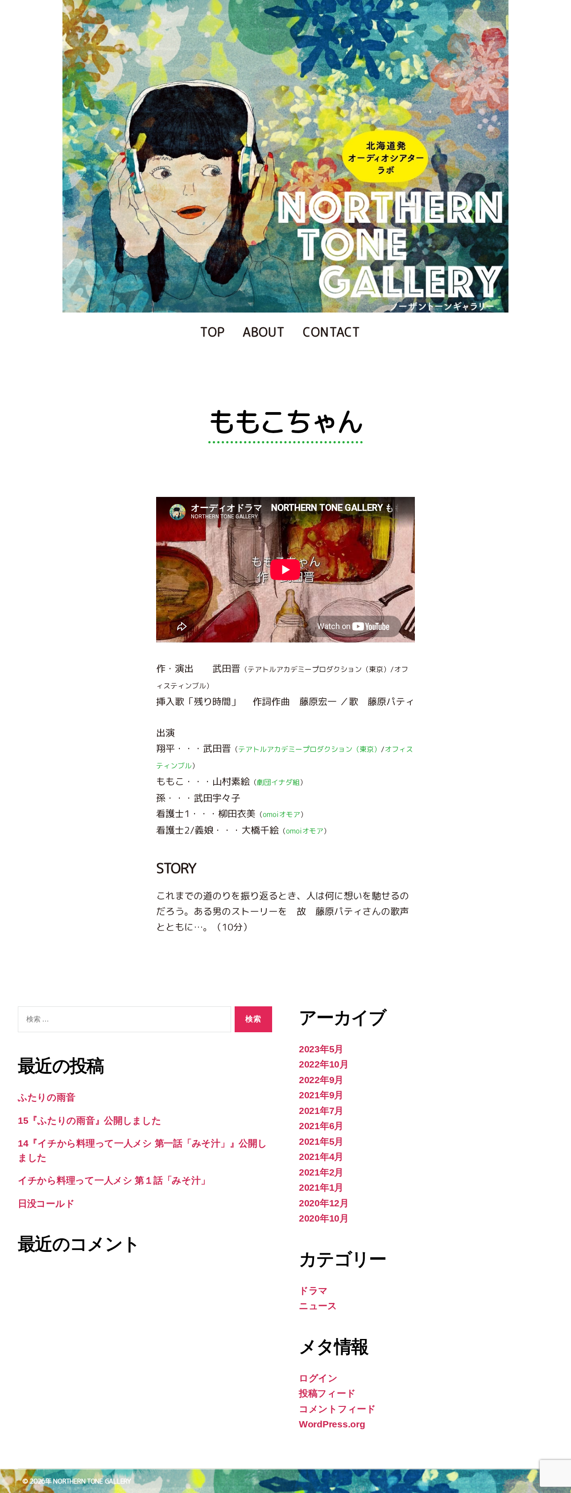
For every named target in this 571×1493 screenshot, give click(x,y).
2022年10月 (324, 1064)
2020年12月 (324, 1203)
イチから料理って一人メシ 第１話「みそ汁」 (114, 1180)
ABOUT (264, 332)
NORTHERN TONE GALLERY (92, 1481)
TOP (212, 332)
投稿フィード (327, 1393)
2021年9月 (321, 1095)
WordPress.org (332, 1424)
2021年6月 (321, 1126)
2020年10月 (324, 1218)
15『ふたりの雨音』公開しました (89, 1120)
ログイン (318, 1378)
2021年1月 (321, 1187)
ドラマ (313, 1290)
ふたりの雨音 (46, 1097)
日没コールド (46, 1203)
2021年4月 (321, 1156)
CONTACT (331, 332)
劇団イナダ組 (278, 782)
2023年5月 (321, 1049)
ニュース (318, 1306)
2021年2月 (321, 1172)
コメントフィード (337, 1409)
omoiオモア (281, 814)
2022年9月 (321, 1080)
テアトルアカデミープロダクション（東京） (309, 749)
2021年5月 (321, 1141)
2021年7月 (321, 1110)
